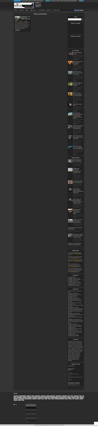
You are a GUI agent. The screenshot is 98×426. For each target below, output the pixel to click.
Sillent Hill (74, 277)
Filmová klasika (37, 396)
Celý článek (17, 30)
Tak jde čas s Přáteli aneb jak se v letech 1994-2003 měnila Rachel (75, 350)
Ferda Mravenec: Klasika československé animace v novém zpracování (78, 235)
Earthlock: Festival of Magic (76, 328)
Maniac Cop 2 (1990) (75, 335)
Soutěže (46, 398)
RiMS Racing (74, 342)
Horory (80, 396)
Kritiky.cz (38, 3)
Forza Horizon (74, 329)
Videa (73, 398)
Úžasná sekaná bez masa (76, 319)
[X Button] (75, 10)
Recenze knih (16, 398)
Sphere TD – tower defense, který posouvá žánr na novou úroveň (77, 94)
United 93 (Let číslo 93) (76, 279)
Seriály (22, 10)
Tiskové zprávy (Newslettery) (59, 398)
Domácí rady (28, 396)
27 (32, 418)
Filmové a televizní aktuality (50, 396)
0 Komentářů (26, 21)
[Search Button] (83, 10)
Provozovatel (48, 10)
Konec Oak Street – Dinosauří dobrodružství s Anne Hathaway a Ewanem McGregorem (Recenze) (78, 116)
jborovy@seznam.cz (76, 384)
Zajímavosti (77, 398)
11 (28, 413)
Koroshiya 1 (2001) (75, 355)
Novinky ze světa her (63, 397)
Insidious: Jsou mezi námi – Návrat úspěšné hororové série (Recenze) (78, 147)
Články (23, 400)
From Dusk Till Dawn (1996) (77, 331)
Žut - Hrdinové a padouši (76, 345)
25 (28, 418)
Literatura (34, 10)
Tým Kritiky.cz (42, 10)
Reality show (74, 397)
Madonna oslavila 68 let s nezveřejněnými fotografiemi (78, 63)
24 (26, 418)
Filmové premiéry (58, 396)
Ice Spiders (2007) (75, 293)
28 (34, 418)
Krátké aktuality (35, 397)
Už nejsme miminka (75, 298)
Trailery (66, 398)
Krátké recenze (40, 397)
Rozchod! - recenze (75, 284)
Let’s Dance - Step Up (76, 278)
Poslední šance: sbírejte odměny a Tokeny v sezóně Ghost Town (77, 221)
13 (32, 413)
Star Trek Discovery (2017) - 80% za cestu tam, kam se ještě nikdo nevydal (75, 348)
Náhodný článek (56, 10)
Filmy (16, 10)
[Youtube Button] (80, 10)
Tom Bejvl (16, 21)
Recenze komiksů (21, 398)
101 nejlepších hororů (22, 396)
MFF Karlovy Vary (46, 397)
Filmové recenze (64, 396)
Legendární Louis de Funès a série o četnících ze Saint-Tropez (78, 73)
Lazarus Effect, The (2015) (76, 325)
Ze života (19, 400)
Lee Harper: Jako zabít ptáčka (77, 326)
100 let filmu (16, 396)
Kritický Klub (30, 397)
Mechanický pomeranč (76, 285)
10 (26, 413)
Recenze (78, 397)
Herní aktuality (76, 396)
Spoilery (53, 398)
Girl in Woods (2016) (76, 313)
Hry (28, 10)
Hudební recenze (19, 397)
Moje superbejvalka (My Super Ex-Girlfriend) (73, 359)
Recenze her (82, 397)
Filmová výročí (43, 396)
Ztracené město (75, 280)
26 (30, 418)
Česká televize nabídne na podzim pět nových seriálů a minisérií (74, 353)
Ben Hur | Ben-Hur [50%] (76, 299)
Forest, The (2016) (75, 307)
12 (30, 413)
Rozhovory (39, 398)
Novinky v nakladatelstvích (54, 397)
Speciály (49, 398)
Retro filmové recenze (28, 398)
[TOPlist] (15, 404)
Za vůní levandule (76, 341)
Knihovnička (24, 397)
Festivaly (32, 396)
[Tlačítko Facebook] (76, 10)
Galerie (72, 396)
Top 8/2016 (73, 327)
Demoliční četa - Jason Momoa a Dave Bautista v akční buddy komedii (22, 18)
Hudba (15, 397)
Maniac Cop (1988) (75, 334)
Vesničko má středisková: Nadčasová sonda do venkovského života (78, 127)
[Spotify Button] (81, 10)
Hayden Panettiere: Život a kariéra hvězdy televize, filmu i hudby (78, 137)
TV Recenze (70, 398)
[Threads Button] (77, 10)
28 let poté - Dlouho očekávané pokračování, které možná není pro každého (74, 265)
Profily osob (69, 397)
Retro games (34, 398)
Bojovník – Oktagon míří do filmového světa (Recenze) (78, 84)
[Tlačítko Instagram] (79, 10)
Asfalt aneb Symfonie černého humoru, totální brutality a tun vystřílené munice (75, 321)
